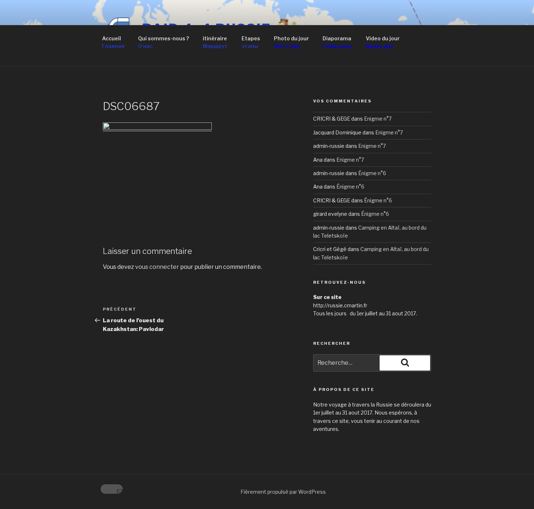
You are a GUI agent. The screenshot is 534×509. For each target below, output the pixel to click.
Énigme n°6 (372, 173)
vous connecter (157, 266)
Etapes (251, 42)
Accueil (113, 42)
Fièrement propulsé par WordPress (283, 492)
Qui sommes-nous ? (163, 42)
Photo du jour (291, 42)
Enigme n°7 (378, 119)
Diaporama (337, 42)
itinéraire (215, 42)
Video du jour (383, 42)
